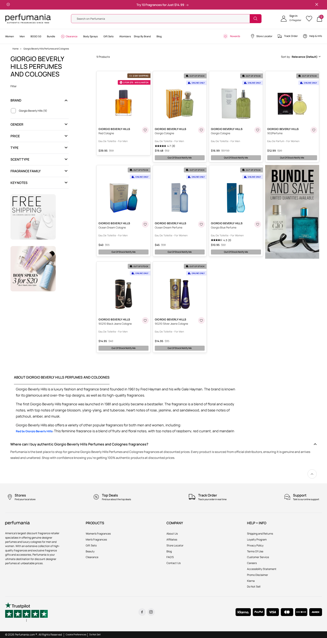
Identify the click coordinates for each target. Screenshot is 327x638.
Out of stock (180, 157)
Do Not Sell (95, 634)
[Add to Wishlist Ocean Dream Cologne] (145, 224)
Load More (208, 359)
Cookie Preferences (76, 634)
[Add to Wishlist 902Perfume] (314, 130)
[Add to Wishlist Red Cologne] (145, 130)
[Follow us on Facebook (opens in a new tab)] (142, 612)
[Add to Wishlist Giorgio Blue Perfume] (257, 224)
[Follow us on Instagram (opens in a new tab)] (151, 612)
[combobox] (300, 57)
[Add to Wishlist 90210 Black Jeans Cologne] (145, 320)
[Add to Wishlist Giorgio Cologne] (201, 130)
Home (15, 48)
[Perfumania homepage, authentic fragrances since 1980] (28, 18)
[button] (291, 19)
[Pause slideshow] (8, 4)
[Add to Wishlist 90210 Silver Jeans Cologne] (201, 320)
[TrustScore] (26, 612)
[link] (312, 474)
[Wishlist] (310, 18)
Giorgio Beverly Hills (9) (33, 110)
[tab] (62, 379)
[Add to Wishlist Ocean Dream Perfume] (201, 224)
